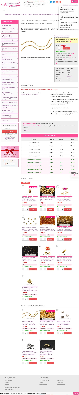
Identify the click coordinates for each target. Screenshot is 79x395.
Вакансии (7, 385)
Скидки (30, 14)
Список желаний (61, 384)
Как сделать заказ (10, 14)
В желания (25, 205)
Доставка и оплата (44, 380)
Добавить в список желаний (62, 35)
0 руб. (75, 1)
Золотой (69, 76)
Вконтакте (54, 2)
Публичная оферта (9, 389)
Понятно (76, 393)
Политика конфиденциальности (12, 387)
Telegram (51, 2)
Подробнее (26, 130)
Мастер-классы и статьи (46, 14)
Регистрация (75, 5)
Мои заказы (65, 5)
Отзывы (7, 382)
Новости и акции (8, 380)
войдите (36, 94)
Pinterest (60, 2)
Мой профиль (60, 380)
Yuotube (57, 2)
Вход (70, 5)
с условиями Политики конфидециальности (10, 139)
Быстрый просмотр (30, 195)
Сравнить (75, 174)
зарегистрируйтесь (26, 94)
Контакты (56, 14)
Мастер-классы (43, 384)
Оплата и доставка (21, 14)
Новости (35, 14)
